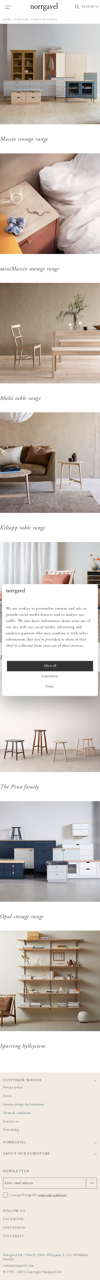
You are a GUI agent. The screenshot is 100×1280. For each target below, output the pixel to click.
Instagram (14, 1228)
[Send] (91, 1183)
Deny (50, 686)
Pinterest (14, 1236)
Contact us (11, 1121)
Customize (50, 676)
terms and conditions (52, 1195)
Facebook (13, 1219)
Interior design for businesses (24, 1104)
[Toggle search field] (77, 7)
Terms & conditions (17, 1113)
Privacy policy (13, 1087)
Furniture (20, 19)
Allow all (50, 666)
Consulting (11, 1130)
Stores (7, 1096)
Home (7, 19)
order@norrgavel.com (18, 1266)
